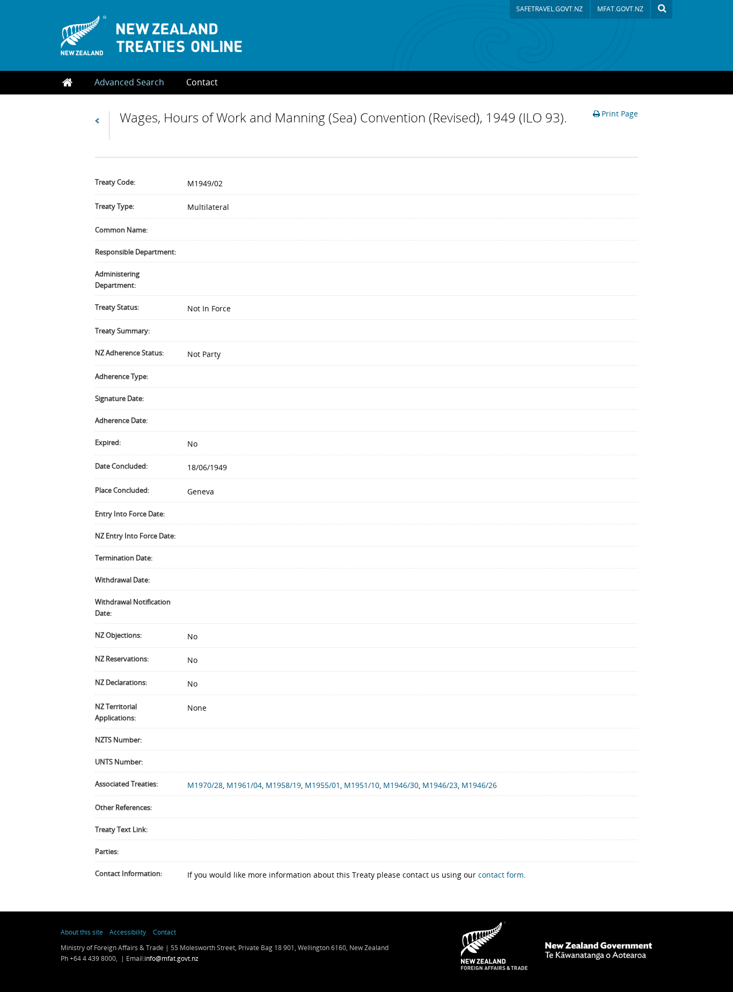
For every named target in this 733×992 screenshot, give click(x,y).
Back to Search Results (102, 125)
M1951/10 (361, 785)
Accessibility (127, 932)
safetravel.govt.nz (549, 8)
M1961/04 (244, 785)
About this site (82, 932)
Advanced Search (129, 82)
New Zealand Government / (598, 951)
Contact (202, 82)
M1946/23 (440, 785)
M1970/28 (205, 785)
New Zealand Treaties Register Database (165, 36)
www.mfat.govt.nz (494, 946)
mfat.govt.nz (620, 8)
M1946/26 (479, 785)
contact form (501, 875)
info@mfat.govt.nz (171, 958)
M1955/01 (322, 785)
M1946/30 (401, 785)
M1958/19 (283, 785)
